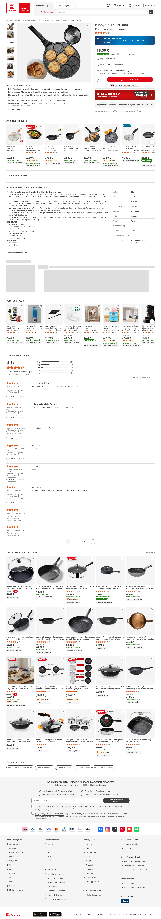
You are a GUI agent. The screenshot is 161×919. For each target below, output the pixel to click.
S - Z (49, 861)
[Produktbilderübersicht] (10, 52)
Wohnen (12, 865)
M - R (49, 857)
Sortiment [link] (89, 857)
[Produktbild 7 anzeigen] (10, 74)
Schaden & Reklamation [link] (56, 891)
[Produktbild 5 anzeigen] (10, 58)
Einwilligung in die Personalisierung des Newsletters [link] (49, 815)
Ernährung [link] (90, 873)
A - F (49, 848)
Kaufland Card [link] (91, 852)
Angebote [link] (89, 844)
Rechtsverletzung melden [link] (57, 899)
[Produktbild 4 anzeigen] (10, 50)
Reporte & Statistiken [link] (131, 844)
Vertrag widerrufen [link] (55, 887)
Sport (11, 877)
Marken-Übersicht (16, 890)
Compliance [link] (88, 914)
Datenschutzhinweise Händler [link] (135, 866)
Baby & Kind (13, 861)
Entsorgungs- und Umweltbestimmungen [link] (127, 914)
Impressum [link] (77, 914)
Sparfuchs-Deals (15, 844)
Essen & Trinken (15, 886)
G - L (49, 852)
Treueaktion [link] (90, 865)
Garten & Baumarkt (16, 852)
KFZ (10, 882)
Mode (11, 869)
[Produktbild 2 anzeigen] (10, 34)
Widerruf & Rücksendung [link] (57, 882)
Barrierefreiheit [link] (150, 914)
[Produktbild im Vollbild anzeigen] (54, 52)
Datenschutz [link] (100, 914)
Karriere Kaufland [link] (130, 883)
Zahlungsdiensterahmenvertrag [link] (135, 861)
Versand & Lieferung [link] (55, 895)
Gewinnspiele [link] (91, 869)
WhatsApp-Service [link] (92, 882)
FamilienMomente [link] (92, 877)
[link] (65, 5)
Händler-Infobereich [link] (93, 895)
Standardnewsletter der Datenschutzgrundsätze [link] (48, 808)
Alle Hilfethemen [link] (54, 874)
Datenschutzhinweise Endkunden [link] (136, 870)
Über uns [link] (127, 848)
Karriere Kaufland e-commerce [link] (135, 887)
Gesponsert (9, 146)
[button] (125, 54)
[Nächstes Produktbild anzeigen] (10, 80)
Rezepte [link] (89, 861)
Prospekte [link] (89, 848)
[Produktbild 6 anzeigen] (10, 66)
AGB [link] (109, 914)
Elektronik (13, 848)
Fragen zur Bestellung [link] (56, 878)
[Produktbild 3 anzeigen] (10, 42)
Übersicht (51, 844)
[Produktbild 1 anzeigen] (10, 26)
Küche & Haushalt (15, 857)
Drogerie (12, 873)
